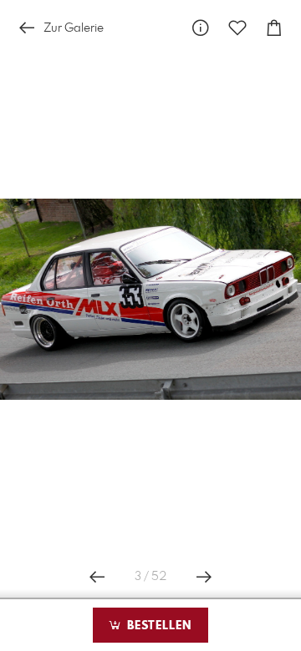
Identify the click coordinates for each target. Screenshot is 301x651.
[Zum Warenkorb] (274, 28)
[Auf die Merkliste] (237, 28)
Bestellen (157, 626)
